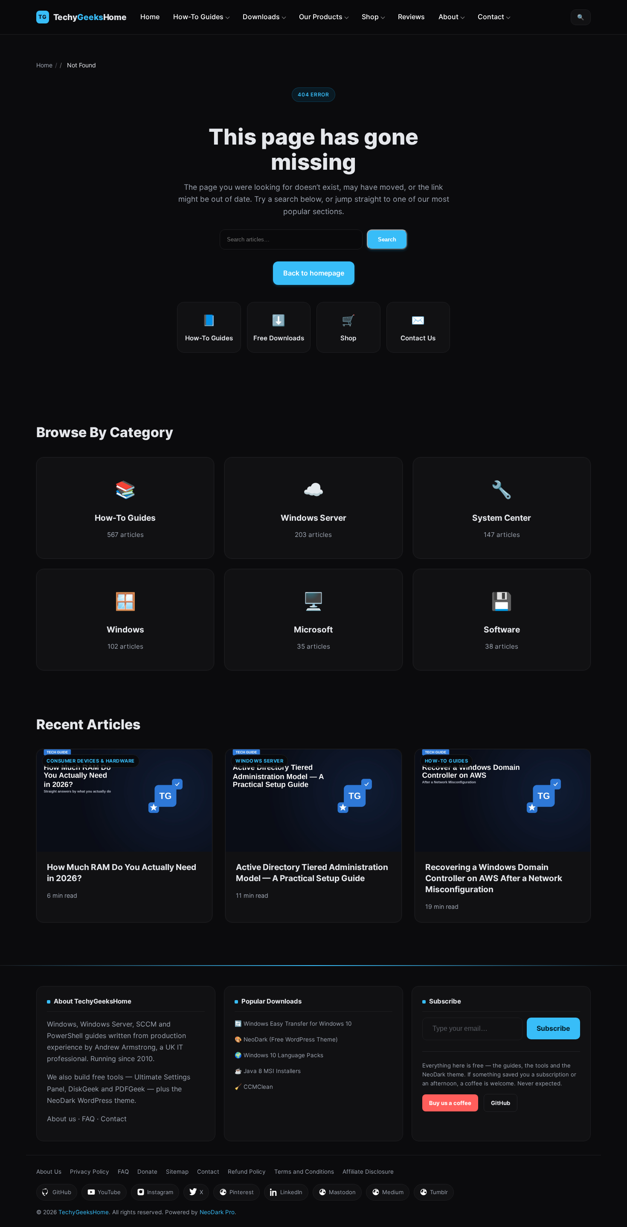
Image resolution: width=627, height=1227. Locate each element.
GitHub (500, 1102)
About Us (48, 1171)
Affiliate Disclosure (368, 1171)
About (448, 16)
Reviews (411, 16)
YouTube (104, 1194)
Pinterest (236, 1194)
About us (61, 1118)
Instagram (154, 1194)
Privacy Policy (89, 1171)
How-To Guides (198, 16)
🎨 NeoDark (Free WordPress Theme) (286, 1039)
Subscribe (553, 1028)
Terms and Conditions (304, 1171)
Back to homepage (313, 273)
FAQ (88, 1118)
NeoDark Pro (217, 1212)
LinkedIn (286, 1194)
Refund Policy (247, 1171)
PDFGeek (130, 1089)
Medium (387, 1194)
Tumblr (433, 1194)
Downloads (261, 16)
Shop (370, 16)
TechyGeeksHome (90, 17)
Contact (491, 16)
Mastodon (337, 1194)
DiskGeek (83, 1089)
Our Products (321, 16)
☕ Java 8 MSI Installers (268, 1070)
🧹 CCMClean (254, 1086)
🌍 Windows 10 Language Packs (279, 1055)
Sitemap (177, 1171)
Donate (147, 1171)
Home (150, 16)
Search (387, 239)
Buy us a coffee (450, 1102)
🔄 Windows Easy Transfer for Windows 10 (293, 1023)
